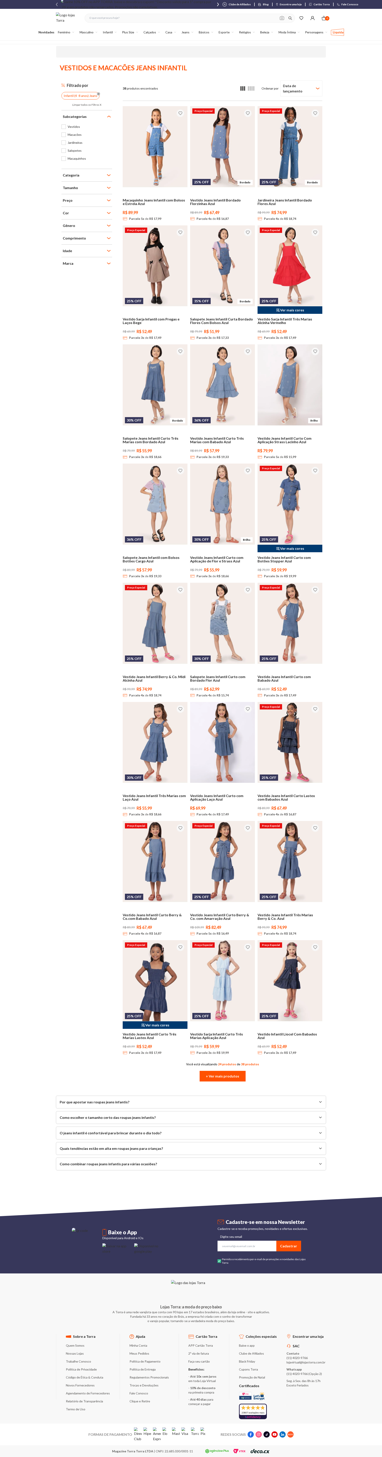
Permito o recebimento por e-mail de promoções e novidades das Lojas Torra (264, 1261)
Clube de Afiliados (251, 1353)
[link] (86, 127)
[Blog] (290, 1434)
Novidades (46, 32)
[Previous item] (57, 4)
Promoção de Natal (252, 1377)
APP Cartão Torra (200, 1345)
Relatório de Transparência (84, 1401)
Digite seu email (231, 1236)
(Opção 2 (314, 1374)
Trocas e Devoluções (144, 1385)
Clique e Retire (140, 1401)
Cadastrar (288, 1246)
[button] (223, 1076)
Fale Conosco (139, 1393)
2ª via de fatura (198, 1353)
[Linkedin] (282, 1434)
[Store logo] (68, 18)
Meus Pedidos (139, 1353)
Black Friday (247, 1361)
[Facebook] (251, 1434)
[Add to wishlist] (180, 113)
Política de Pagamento (145, 1361)
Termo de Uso (75, 1409)
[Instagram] (259, 1434)
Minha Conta (138, 1345)
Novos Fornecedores (80, 1385)
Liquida (338, 32)
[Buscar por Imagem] (282, 18)
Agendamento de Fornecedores (88, 1393)
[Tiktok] (267, 1434)
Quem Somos (75, 1345)
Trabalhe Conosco (78, 1361)
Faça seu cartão (199, 1361)
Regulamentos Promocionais (149, 1377)
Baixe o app (247, 1345)
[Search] (290, 18)
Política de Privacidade (81, 1369)
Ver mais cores (292, 310)
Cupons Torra (248, 1369)
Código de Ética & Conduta (84, 1377)
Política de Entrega (143, 1369)
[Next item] (218, 4)
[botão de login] (312, 18)
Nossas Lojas (75, 1353)
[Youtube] (274, 1434)
